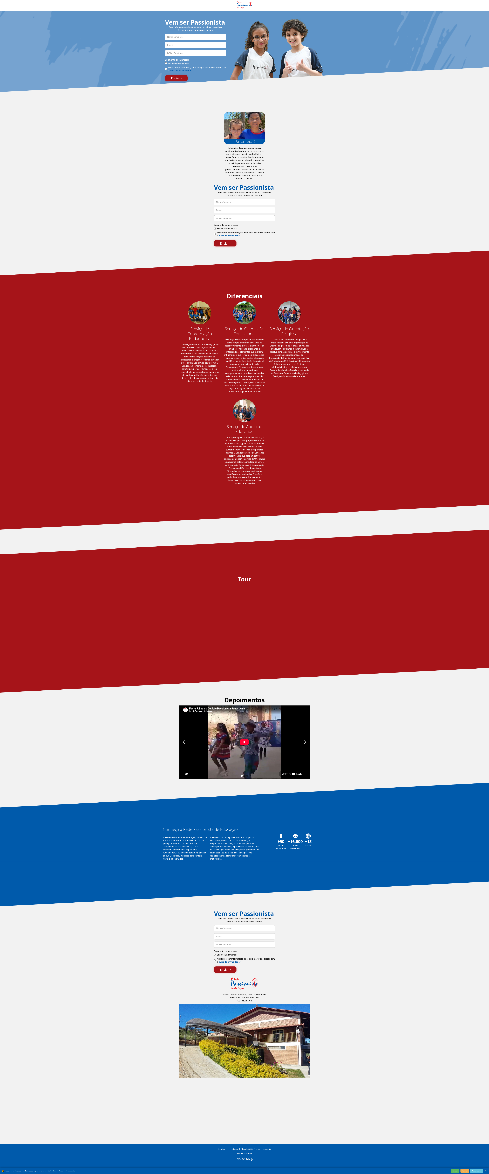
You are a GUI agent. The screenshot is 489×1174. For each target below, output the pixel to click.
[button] (184, 742)
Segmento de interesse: (177, 59)
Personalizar (476, 1171)
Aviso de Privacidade (244, 1153)
